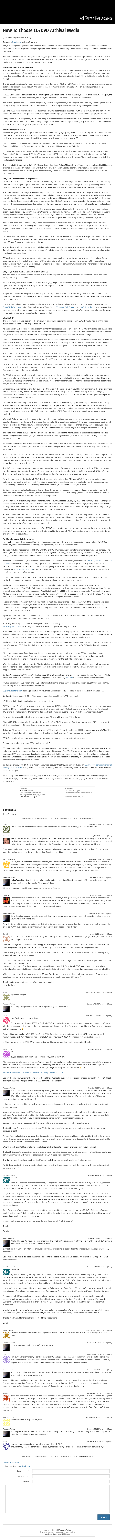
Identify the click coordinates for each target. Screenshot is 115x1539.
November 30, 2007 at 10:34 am (96, 1330)
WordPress (48, 1534)
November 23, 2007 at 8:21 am (97, 1393)
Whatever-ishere (8, 1417)
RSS (63, 1534)
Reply (110, 824)
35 (87, 818)
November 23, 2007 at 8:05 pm (97, 1343)
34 (86, 818)
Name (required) (23, 1471)
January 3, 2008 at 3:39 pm (98, 934)
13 (45, 818)
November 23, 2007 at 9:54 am (97, 1370)
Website (26, 1481)
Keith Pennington (9, 859)
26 (70, 818)
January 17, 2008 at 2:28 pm (98, 824)
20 (59, 818)
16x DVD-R (99, 560)
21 (61, 818)
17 (53, 818)
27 (72, 818)
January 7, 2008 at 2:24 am (98, 878)
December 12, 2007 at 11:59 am (96, 992)
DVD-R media (70, 307)
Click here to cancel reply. (11, 1462)
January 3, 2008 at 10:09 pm (98, 914)
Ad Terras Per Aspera (73, 791)
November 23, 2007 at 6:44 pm (97, 1354)
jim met (5, 1393)
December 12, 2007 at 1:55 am (97, 1004)
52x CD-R (90, 560)
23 (65, 818)
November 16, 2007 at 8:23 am (97, 1442)
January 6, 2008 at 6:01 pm (98, 895)
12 (44, 818)
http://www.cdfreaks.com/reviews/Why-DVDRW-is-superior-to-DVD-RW (33, 1072)
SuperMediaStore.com (12, 307)
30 (78, 818)
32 (82, 818)
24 (66, 818)
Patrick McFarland (26, 791)
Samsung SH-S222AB (12, 626)
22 (63, 818)
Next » (91, 818)
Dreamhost (57, 1534)
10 (40, 818)
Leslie (5, 824)
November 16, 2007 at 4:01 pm (97, 1429)
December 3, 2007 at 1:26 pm (97, 1175)
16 (51, 818)
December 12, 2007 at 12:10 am (96, 1016)
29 (76, 818)
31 (80, 818)
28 (74, 818)
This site (69, 677)
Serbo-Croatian (17, 42)
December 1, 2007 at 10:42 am (97, 1238)
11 (42, 818)
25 (68, 818)
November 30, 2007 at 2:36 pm (97, 1267)
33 (84, 818)
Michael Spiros (8, 1330)
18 (55, 818)
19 (57, 818)
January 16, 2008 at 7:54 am (98, 836)
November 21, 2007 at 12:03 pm (96, 1417)
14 (47, 818)
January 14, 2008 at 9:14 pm (98, 859)
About (68, 1534)
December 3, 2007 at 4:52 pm (97, 1088)
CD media (60, 307)
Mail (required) (23, 1476)
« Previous (25, 818)
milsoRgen (6, 895)
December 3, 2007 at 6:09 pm (97, 1049)
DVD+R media (86, 307)
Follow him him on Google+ (28, 797)
